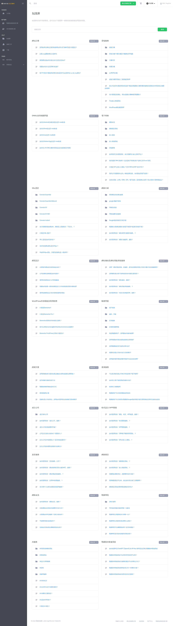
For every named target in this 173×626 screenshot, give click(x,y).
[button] (141, 3)
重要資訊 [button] (13, 65)
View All (94, 41)
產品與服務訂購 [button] (128, 3)
